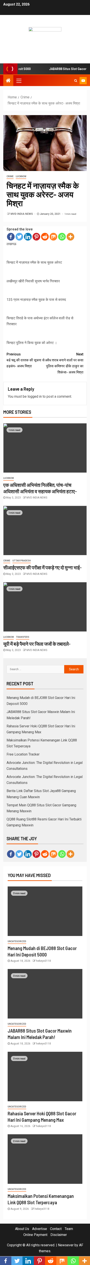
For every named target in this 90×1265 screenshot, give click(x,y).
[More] (70, 237)
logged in (35, 396)
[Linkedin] (28, 237)
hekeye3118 (43, 960)
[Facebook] (11, 237)
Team (69, 1229)
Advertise (39, 1229)
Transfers (22, 637)
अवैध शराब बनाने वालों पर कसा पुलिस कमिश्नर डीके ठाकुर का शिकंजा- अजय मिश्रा (64, 363)
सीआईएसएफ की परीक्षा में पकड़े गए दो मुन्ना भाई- (42, 567)
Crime (10, 176)
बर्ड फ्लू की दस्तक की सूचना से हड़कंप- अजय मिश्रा (26, 360)
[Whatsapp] (62, 237)
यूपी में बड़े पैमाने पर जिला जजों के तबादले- (37, 644)
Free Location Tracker (23, 754)
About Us (22, 1229)
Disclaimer (58, 1235)
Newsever (66, 1245)
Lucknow (21, 176)
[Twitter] (19, 237)
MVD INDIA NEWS (21, 213)
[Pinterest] (36, 237)
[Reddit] (45, 237)
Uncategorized (17, 941)
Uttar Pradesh (21, 560)
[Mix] (53, 237)
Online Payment (35, 1235)
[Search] (75, 80)
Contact (56, 1229)
